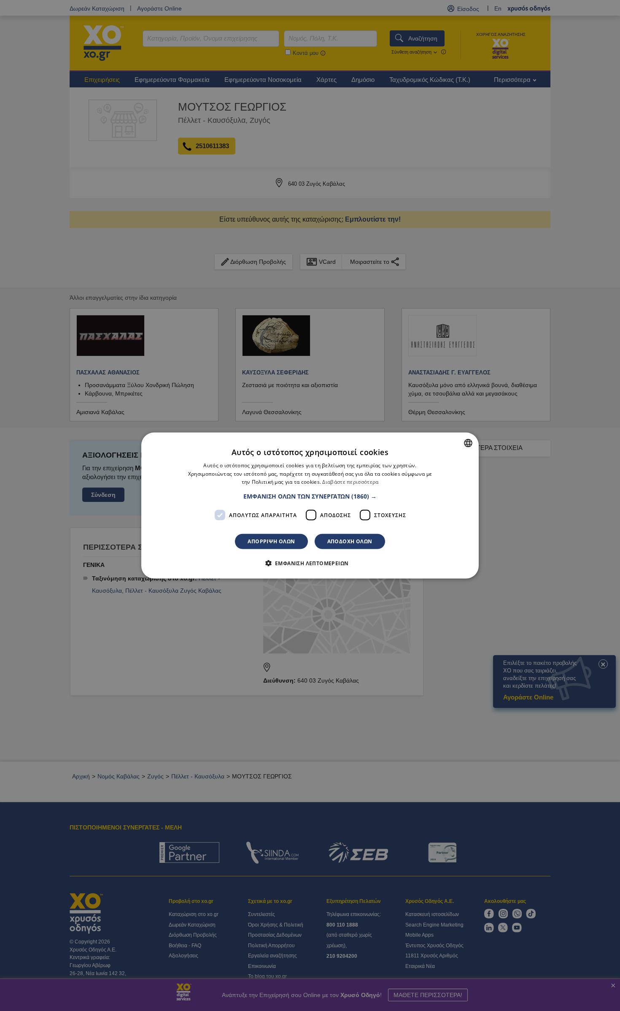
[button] (310, 496)
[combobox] (468, 443)
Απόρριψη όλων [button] (271, 541)
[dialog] (310, 505)
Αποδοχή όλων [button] (349, 541)
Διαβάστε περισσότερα (350, 481)
